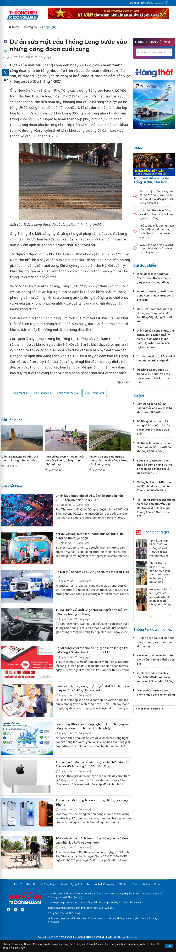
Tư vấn (134, 884)
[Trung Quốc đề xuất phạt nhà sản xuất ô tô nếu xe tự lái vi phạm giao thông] (27, 624)
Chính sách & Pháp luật (100, 884)
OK (169, 945)
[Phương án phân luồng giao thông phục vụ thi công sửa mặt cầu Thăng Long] (110, 438)
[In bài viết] (5, 51)
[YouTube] (15, 909)
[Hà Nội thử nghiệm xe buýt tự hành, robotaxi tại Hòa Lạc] (27, 586)
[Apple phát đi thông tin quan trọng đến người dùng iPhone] (27, 814)
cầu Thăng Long (95, 392)
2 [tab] (156, 616)
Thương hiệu (30, 27)
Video (138, 148)
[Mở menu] (9, 3)
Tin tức (18, 884)
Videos (158, 884)
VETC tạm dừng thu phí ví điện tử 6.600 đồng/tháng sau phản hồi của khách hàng (155, 677)
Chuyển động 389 (70, 884)
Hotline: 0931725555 (152, 3)
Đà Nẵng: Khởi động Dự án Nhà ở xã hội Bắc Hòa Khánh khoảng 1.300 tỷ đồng (154, 447)
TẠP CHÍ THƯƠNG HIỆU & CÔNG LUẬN (86, 937)
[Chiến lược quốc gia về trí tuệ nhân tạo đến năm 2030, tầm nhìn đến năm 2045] (27, 510)
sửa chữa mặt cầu (69, 392)
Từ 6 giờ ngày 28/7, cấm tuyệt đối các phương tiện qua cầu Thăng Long (64, 460)
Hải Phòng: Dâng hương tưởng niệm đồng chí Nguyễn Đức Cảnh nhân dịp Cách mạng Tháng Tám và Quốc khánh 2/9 (156, 508)
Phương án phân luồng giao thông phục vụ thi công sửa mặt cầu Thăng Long (109, 460)
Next (170, 616)
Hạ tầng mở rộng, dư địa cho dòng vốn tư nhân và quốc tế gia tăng (155, 295)
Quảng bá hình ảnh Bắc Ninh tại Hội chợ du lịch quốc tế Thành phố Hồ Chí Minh (154, 486)
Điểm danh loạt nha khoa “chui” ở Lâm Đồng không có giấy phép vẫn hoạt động (154, 278)
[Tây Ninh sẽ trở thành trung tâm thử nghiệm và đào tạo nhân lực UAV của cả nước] (27, 852)
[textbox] (154, 52)
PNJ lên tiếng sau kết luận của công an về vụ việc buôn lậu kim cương (155, 642)
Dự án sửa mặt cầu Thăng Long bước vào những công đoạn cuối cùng (68, 45)
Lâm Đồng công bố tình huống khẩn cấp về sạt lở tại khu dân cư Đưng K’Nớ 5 (155, 408)
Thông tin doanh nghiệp (153, 629)
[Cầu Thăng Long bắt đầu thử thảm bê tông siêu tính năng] (22, 438)
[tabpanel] (154, 576)
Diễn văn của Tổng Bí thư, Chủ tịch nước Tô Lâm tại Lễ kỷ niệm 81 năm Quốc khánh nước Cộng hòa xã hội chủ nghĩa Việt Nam (156, 339)
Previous (138, 616)
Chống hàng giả (156, 532)
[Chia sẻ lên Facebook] (5, 41)
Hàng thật (133, 3)
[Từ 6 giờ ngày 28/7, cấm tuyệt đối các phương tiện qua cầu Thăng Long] (66, 438)
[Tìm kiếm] (167, 3)
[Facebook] (8, 909)
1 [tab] (151, 616)
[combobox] (154, 52)
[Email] (22, 909)
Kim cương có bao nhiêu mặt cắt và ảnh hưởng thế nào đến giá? (156, 659)
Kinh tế (31, 884)
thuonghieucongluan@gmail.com (73, 907)
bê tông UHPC (44, 392)
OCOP (122, 884)
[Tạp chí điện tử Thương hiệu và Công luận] (25, 898)
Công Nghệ (49, 27)
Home (15, 27)
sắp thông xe (21, 392)
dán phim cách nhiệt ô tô (149, 708)
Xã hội (138, 395)
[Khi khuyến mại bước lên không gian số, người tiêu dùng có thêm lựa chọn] (27, 548)
